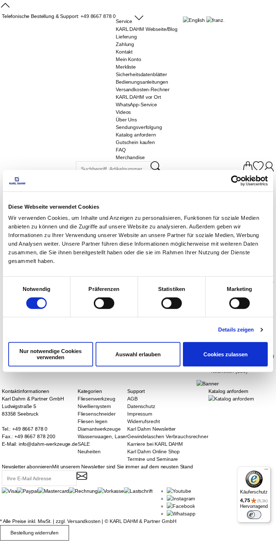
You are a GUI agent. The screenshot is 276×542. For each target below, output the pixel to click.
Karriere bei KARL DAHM (155, 444)
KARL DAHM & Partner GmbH (143, 521)
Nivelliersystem (94, 406)
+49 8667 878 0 (98, 16)
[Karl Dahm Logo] (39, 169)
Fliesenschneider (97, 414)
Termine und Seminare (152, 459)
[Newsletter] (82, 479)
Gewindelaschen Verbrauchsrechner (167, 436)
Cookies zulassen (225, 354)
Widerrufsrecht (143, 421)
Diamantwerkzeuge (99, 429)
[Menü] (266, 471)
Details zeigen (236, 329)
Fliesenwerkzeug (96, 399)
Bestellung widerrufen (34, 533)
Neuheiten (89, 451)
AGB (132, 399)
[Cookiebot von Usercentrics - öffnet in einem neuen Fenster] (236, 180)
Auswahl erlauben (138, 354)
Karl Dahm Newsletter (151, 429)
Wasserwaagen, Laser (102, 436)
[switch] (104, 304)
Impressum (139, 414)
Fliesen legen (92, 421)
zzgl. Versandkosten (78, 521)
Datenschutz (141, 406)
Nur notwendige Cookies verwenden (50, 354)
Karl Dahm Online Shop (153, 451)
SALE (84, 444)
